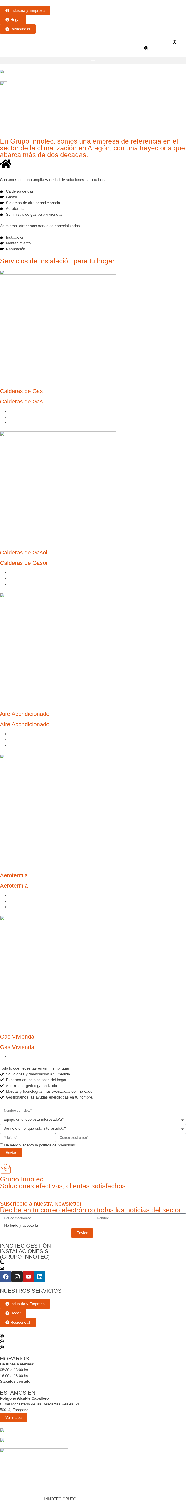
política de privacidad (57, 1145)
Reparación (18, 423)
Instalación (18, 411)
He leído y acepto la (39, 1225)
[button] (93, 60)
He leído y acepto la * (40, 1145)
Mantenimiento (21, 417)
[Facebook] (5, 1276)
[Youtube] (28, 1276)
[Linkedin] (39, 1276)
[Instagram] (17, 1276)
